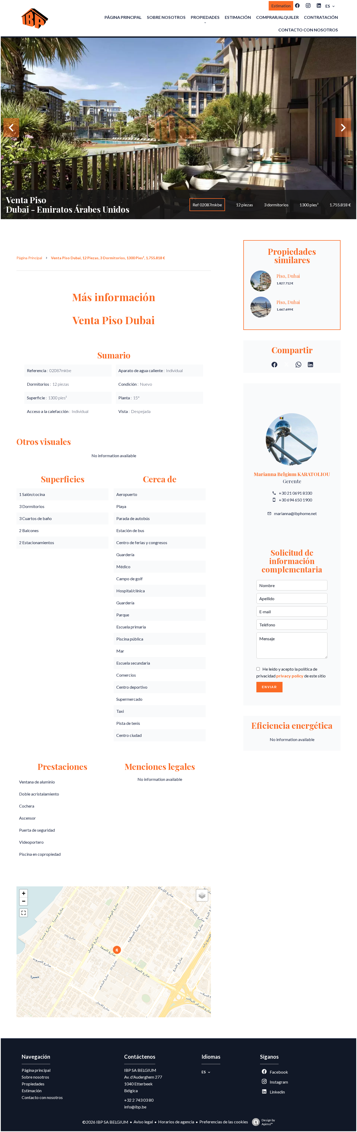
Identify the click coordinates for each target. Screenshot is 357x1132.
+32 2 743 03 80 (138, 1099)
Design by (268, 1122)
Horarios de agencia (176, 1121)
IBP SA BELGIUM (140, 1070)
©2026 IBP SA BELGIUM (105, 1121)
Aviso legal (143, 1121)
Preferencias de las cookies (223, 1121)
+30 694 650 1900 (295, 499)
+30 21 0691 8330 (295, 492)
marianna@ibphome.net (295, 513)
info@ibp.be (135, 1106)
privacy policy (289, 675)
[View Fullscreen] (23, 913)
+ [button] (23, 893)
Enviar (269, 687)
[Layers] (202, 895)
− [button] (23, 901)
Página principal (29, 258)
